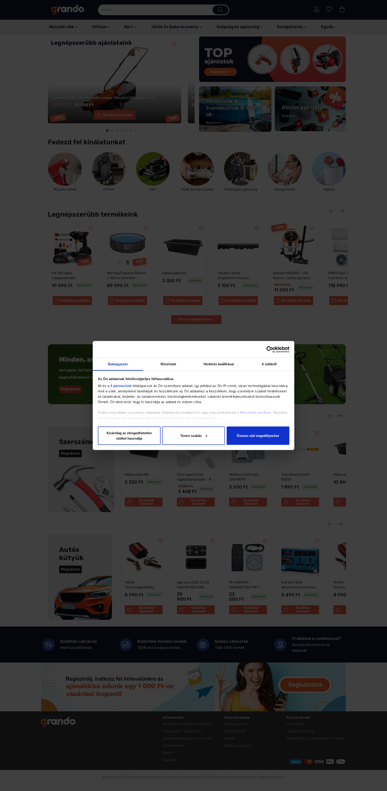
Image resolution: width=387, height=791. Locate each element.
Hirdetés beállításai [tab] (219, 364)
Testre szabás (191, 435)
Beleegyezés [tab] (118, 364)
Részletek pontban (255, 413)
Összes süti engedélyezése (258, 435)
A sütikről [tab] (269, 364)
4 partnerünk (121, 386)
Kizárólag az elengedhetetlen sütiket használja (129, 435)
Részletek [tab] (168, 364)
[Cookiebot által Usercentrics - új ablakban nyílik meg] (269, 349)
